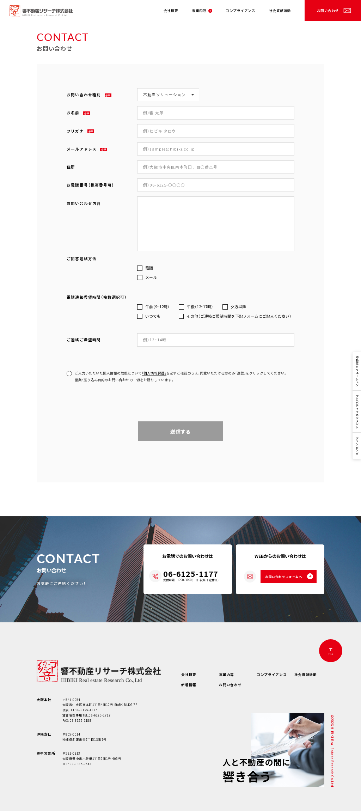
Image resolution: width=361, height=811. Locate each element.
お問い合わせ (328, 10)
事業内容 (199, 10)
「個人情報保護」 (154, 373)
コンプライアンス (240, 10)
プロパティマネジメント (357, 412)
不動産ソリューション (357, 371)
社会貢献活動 (280, 10)
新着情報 (188, 684)
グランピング (357, 446)
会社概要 (171, 10)
